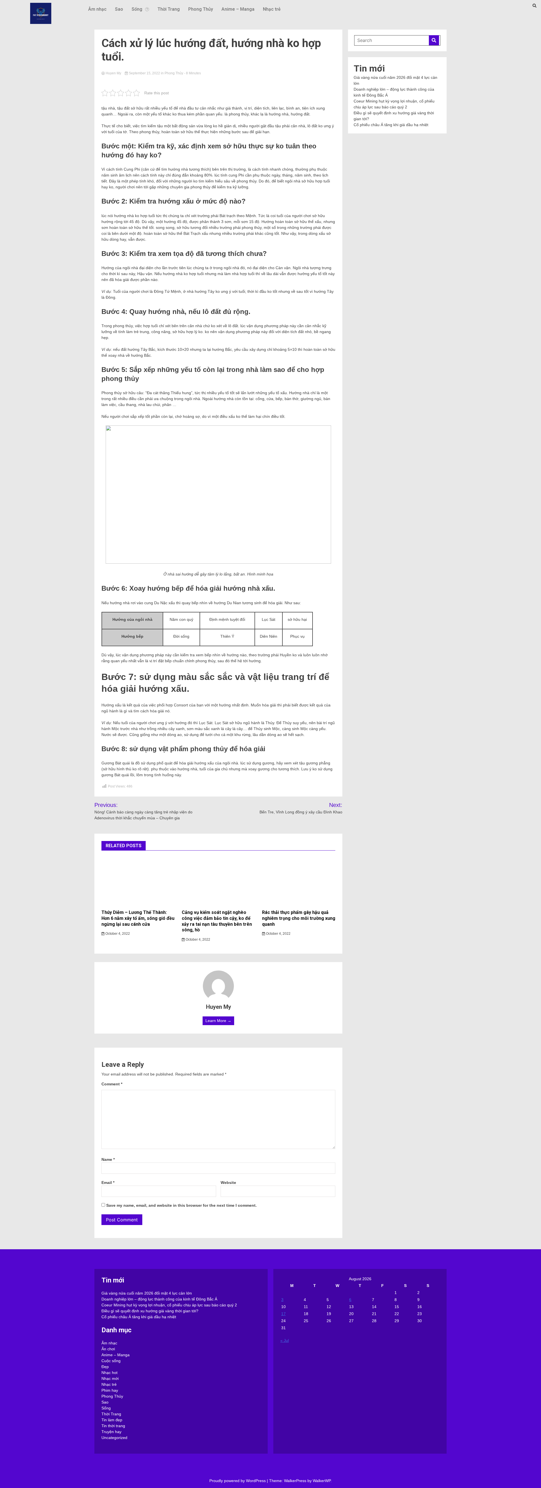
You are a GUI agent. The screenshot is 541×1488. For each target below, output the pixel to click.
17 (283, 1313)
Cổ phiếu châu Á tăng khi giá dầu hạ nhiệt (391, 124)
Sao (119, 9)
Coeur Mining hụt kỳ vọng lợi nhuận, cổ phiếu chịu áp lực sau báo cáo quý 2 (169, 1305)
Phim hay (109, 1390)
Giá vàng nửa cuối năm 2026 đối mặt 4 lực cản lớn (146, 1293)
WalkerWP (322, 1480)
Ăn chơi (108, 1349)
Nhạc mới (110, 1378)
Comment (111, 1084)
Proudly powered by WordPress (238, 1480)
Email (107, 1182)
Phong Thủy (200, 9)
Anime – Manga (237, 9)
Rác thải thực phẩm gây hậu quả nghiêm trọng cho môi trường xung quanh (298, 918)
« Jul (284, 1340)
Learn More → (218, 1020)
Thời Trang (169, 9)
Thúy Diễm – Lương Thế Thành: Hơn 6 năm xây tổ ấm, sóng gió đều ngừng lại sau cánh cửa (137, 918)
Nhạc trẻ (272, 9)
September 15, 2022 (144, 73)
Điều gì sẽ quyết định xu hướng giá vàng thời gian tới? (149, 1311)
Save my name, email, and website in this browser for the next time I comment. (181, 1205)
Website (228, 1182)
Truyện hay (111, 1431)
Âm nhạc (97, 9)
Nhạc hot (109, 1372)
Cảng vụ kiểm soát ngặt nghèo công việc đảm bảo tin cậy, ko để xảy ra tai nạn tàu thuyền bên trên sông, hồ (217, 921)
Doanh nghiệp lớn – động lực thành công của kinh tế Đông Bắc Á (159, 1299)
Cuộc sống (111, 1360)
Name (108, 1159)
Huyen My (113, 73)
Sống (137, 9)
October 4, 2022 (117, 934)
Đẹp (105, 1366)
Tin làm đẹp (111, 1420)
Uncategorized (114, 1437)
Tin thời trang (113, 1426)
